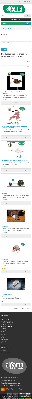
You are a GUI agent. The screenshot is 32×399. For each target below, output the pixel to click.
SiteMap (3, 332)
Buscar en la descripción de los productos (12, 46)
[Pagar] (29, 1)
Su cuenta (3, 347)
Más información (27, 398)
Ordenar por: (28, 61)
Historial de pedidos (6, 348)
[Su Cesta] (27, 1)
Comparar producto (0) (7, 59)
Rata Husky (5, 259)
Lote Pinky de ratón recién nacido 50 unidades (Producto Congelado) (14, 126)
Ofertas (3, 342)
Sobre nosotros (5, 319)
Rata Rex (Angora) (7, 294)
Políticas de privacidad (7, 322)
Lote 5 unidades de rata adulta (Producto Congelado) (13, 92)
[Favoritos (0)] (25, 1)
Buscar (9, 28)
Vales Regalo (4, 339)
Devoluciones (4, 330)
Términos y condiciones (7, 324)
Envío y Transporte (6, 321)
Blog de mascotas (6, 317)
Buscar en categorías (8, 45)
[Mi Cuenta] (22, 1)
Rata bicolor (5, 226)
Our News (3, 338)
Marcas (3, 336)
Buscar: (3, 37)
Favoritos (3, 350)
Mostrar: (29, 66)
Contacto (3, 328)
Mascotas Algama (12, 377)
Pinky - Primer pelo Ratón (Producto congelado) (15, 160)
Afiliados (3, 341)
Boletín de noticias (6, 352)
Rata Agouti (5, 193)
